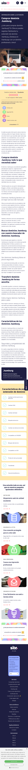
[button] (14, 767)
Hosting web (14, 689)
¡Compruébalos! (13, 124)
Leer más (5, 508)
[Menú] (25, 2)
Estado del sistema (14, 711)
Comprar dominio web (14, 684)
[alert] (14, 759)
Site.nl (14, 735)
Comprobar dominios (14, 682)
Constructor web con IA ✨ (14, 696)
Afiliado (14, 700)
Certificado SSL (14, 693)
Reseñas (14, 714)
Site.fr (14, 740)
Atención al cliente (14, 727)
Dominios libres (14, 686)
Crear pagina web (14, 698)
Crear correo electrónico (14, 691)
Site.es (14, 745)
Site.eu (14, 742)
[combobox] (14, 673)
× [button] (26, 748)
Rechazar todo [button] (14, 764)
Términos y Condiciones (14, 716)
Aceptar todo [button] (14, 761)
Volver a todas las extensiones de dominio (14, 9)
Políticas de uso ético (14, 718)
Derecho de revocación (14, 721)
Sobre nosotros (14, 707)
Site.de (14, 738)
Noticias (14, 709)
